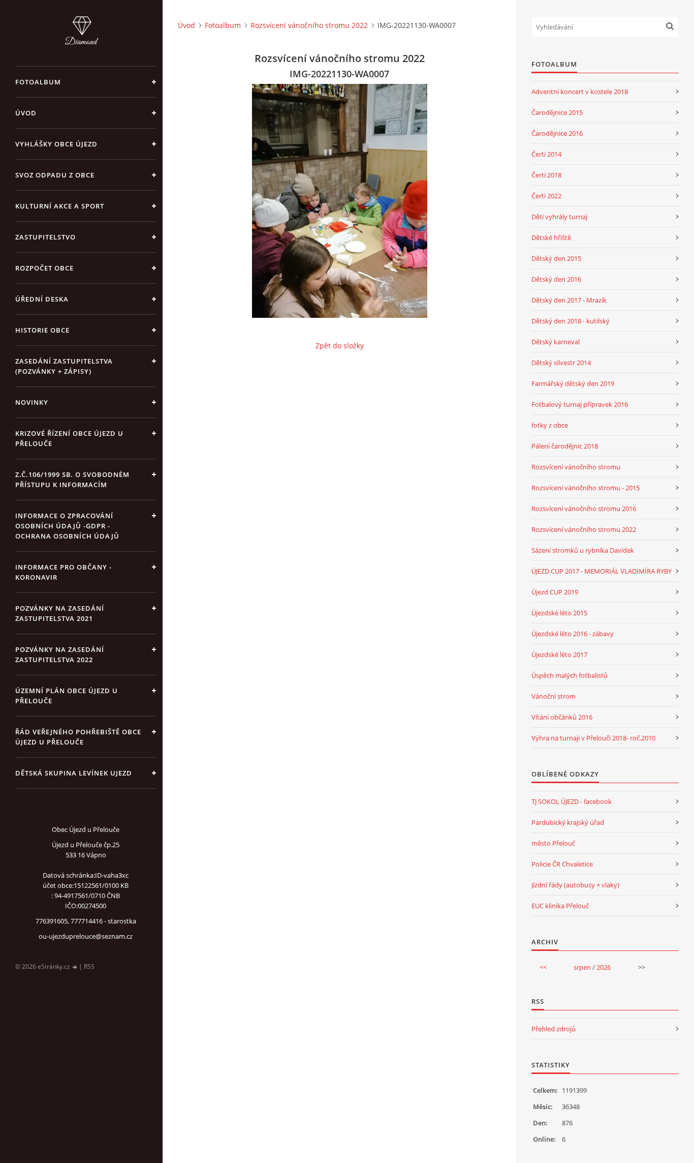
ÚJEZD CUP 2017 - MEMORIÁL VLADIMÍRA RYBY (601, 571)
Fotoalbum (38, 81)
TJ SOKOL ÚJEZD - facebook (571, 801)
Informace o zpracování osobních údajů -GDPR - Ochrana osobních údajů (67, 526)
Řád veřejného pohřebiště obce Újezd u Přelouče (78, 737)
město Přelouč (553, 843)
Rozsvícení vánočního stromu (575, 466)
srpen (582, 967)
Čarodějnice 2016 (557, 133)
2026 (603, 967)
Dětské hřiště (551, 237)
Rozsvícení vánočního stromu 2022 (309, 25)
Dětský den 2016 (556, 279)
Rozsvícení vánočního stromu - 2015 (585, 487)
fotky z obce (549, 425)
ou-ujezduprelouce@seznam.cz (86, 936)
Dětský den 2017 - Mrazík (569, 300)
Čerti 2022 (546, 195)
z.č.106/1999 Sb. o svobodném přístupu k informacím (72, 479)
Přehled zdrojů (553, 1028)
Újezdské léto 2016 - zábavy (572, 633)
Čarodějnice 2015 (557, 112)
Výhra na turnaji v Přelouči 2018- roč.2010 (593, 737)
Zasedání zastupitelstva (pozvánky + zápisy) (64, 366)
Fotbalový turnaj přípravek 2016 (579, 404)
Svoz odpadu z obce (54, 175)
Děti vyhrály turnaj (559, 216)
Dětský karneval (555, 341)
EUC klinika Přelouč (560, 905)
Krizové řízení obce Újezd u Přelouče (69, 438)
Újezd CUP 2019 (554, 592)
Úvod (26, 112)
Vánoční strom (553, 696)
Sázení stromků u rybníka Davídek (582, 550)
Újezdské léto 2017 (559, 654)
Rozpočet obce (44, 268)
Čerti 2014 (546, 154)
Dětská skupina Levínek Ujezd (73, 773)
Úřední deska (42, 299)
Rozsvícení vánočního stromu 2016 (583, 508)
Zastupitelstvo (45, 237)
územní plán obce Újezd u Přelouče (66, 695)
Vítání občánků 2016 (561, 717)
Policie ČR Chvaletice (562, 864)
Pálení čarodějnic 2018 (564, 446)
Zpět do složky (340, 345)
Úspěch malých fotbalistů (569, 675)
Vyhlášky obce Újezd (56, 143)
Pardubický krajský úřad (567, 822)
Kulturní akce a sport (59, 206)
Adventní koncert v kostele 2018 (579, 91)
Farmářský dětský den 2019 (572, 383)
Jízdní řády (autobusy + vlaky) (575, 884)
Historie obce (42, 330)
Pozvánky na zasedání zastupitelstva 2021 (59, 613)
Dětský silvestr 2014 (561, 362)
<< (543, 967)
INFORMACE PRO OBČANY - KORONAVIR (63, 572)
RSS (89, 966)
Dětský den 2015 (556, 258)
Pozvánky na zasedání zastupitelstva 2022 (59, 654)
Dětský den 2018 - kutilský (570, 320)
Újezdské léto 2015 (559, 612)
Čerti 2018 (546, 175)
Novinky (31, 402)
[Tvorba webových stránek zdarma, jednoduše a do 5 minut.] (75, 967)
